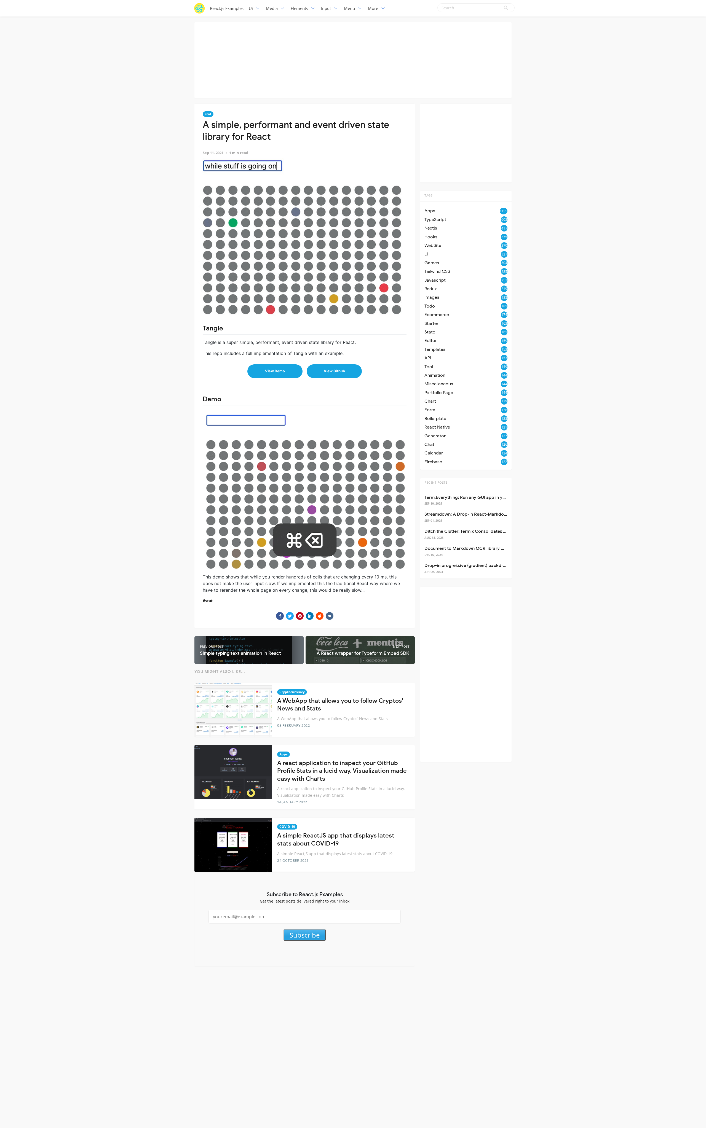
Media (272, 8)
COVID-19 (287, 826)
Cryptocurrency (292, 692)
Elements (299, 8)
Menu (349, 8)
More (373, 8)
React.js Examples (227, 8)
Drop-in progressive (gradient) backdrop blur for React (481, 565)
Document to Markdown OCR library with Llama (473, 548)
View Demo (275, 371)
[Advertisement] (353, 59)
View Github (334, 371)
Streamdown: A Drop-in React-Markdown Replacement (481, 514)
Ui (251, 8)
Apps (283, 754)
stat (208, 114)
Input (326, 8)
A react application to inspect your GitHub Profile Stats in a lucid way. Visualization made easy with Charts (342, 770)
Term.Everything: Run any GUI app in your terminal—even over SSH (492, 497)
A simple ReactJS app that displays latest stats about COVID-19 (335, 839)
